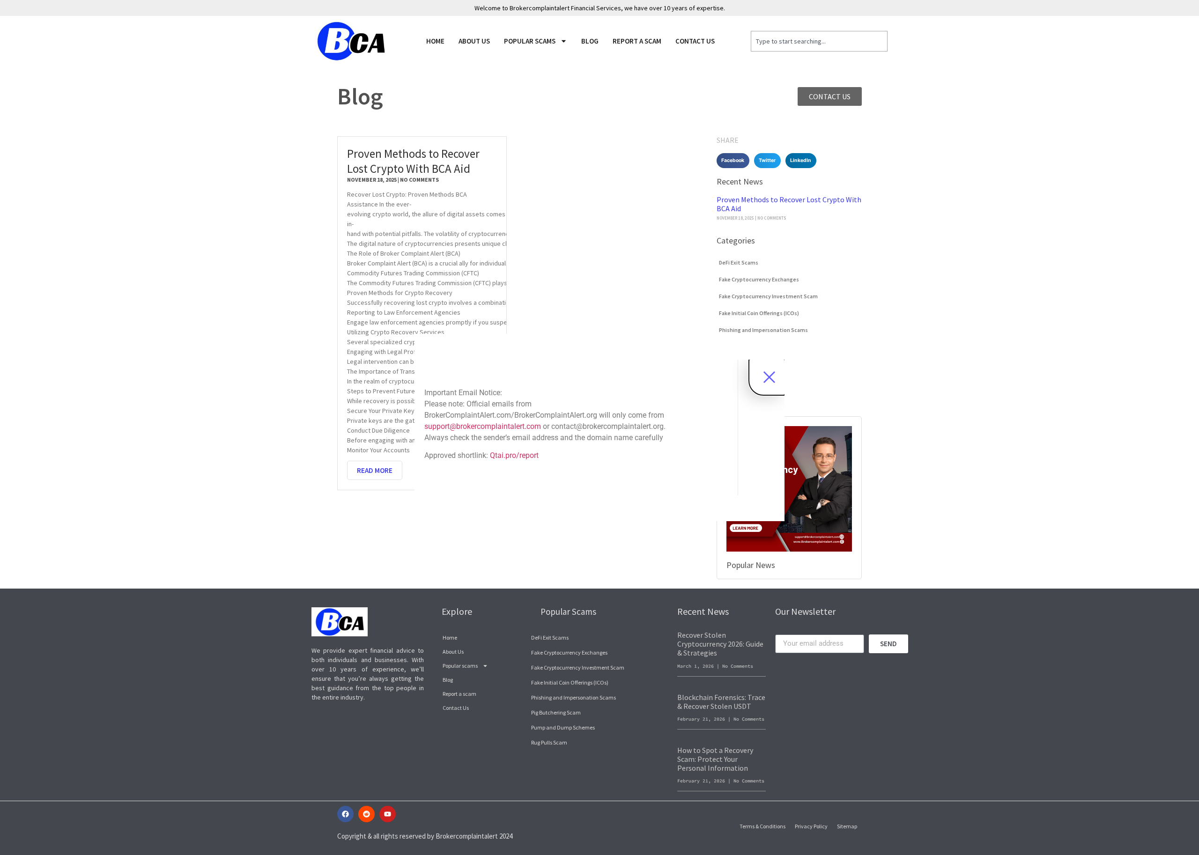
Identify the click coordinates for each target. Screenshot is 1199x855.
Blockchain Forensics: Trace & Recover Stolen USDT (721, 702)
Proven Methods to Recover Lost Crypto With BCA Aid (413, 161)
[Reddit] (366, 814)
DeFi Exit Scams (738, 262)
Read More (374, 470)
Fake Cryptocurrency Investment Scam (768, 296)
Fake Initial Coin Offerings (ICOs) (759, 313)
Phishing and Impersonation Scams (763, 329)
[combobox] (819, 41)
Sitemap (847, 826)
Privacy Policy (811, 826)
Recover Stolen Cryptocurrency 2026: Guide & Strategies (720, 643)
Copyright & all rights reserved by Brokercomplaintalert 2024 (424, 836)
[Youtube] (387, 814)
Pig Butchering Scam (556, 712)
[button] (733, 160)
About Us (474, 41)
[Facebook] (345, 814)
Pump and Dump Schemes (563, 727)
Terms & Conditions (762, 826)
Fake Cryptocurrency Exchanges (759, 279)
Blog (590, 41)
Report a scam (637, 41)
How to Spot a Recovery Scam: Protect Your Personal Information (715, 759)
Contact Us (695, 41)
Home (435, 41)
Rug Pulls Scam (549, 742)
